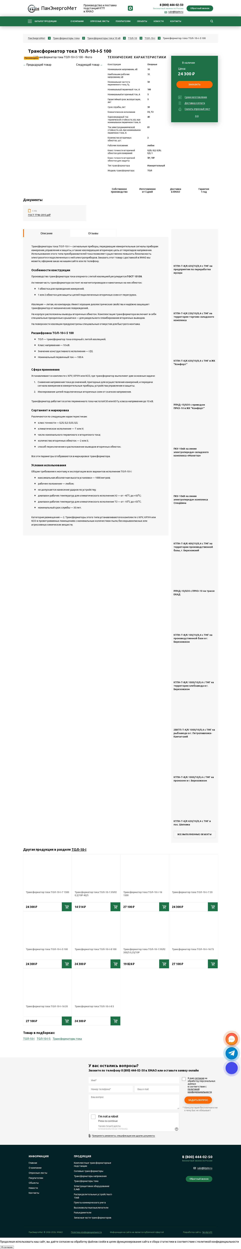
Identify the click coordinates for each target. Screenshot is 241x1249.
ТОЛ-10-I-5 (43, 1038)
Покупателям (123, 21)
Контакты (175, 21)
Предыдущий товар (37, 64)
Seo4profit (207, 1232)
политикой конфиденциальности (200, 1090)
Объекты (142, 21)
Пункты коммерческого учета (90, 1202)
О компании (77, 21)
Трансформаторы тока (67, 1038)
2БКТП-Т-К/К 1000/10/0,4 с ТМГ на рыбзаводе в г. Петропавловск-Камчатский (194, 733)
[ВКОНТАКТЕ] (145, 8)
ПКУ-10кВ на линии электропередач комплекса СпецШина (191, 499)
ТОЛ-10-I (79, 849)
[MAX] (130, 8)
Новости (159, 21)
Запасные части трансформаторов (92, 1217)
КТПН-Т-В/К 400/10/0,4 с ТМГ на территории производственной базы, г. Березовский (193, 547)
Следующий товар (89, 64)
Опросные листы (99, 21)
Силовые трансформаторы (88, 1171)
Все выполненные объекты (195, 834)
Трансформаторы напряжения (90, 1176)
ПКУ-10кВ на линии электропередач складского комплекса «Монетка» (191, 452)
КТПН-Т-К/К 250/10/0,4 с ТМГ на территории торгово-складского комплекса (194, 317)
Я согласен (6, 1247)
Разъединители (82, 1212)
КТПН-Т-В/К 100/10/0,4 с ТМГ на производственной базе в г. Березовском (193, 638)
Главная (33, 1163)
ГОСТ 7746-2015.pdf (39, 214)
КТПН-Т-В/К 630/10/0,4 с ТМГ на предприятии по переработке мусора (193, 269)
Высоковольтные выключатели (91, 1207)
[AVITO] (209, 1191)
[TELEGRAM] (138, 8)
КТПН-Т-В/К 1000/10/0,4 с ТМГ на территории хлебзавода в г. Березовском (194, 686)
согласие (199, 1078)
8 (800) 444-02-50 (171, 4)
